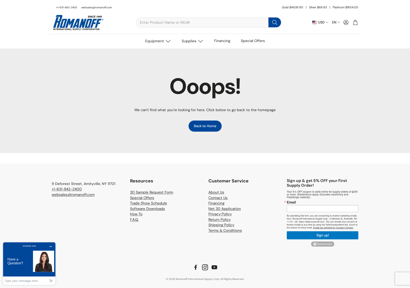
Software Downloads (147, 208)
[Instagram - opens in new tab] (205, 267)
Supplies (189, 41)
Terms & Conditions (225, 230)
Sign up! (322, 235)
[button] (208, 22)
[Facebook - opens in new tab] (196, 267)
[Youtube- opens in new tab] (214, 267)
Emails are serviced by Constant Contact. (333, 227)
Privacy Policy (220, 214)
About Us (216, 192)
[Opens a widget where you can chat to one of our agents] (29, 264)
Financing (222, 40)
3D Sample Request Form (151, 192)
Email (291, 202)
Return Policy (219, 219)
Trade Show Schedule (148, 203)
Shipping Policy (221, 225)
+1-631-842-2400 (67, 189)
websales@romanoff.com (96, 7)
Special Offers (253, 40)
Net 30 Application (224, 208)
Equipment (154, 41)
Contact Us (218, 197)
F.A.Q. (134, 219)
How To (136, 214)
